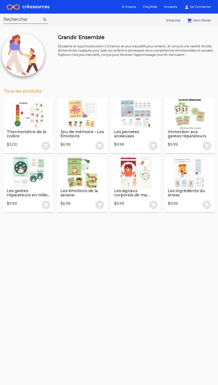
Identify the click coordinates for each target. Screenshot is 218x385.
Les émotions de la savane (79, 192)
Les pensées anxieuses (126, 133)
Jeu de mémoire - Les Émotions (82, 133)
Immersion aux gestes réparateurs (187, 133)
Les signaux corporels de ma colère (130, 195)
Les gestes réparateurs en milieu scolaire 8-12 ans (28, 195)
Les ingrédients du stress (186, 192)
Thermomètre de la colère (26, 133)
